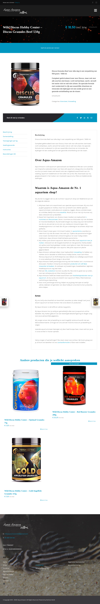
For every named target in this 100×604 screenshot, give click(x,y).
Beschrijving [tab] (7, 132)
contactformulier (64, 342)
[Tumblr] (88, 117)
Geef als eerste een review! (50, 48)
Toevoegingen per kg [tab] (10, 141)
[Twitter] (81, 117)
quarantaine (77, 231)
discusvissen (53, 219)
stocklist (63, 212)
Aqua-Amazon (22, 600)
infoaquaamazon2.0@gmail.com (16, 534)
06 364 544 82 (9, 538)
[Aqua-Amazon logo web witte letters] (15, 9)
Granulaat (63, 101)
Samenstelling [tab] (8, 136)
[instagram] (96, 2)
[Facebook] (77, 117)
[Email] (91, 117)
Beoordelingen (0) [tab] (9, 154)
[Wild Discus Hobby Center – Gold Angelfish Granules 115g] (26, 460)
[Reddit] (84, 117)
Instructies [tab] (7, 149)
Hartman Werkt (50, 600)
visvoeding (78, 252)
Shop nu (17, 2)
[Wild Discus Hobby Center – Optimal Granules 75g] (26, 389)
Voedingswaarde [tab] (9, 145)
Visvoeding (72, 101)
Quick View (45, 429)
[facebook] (93, 2)
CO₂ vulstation (50, 271)
